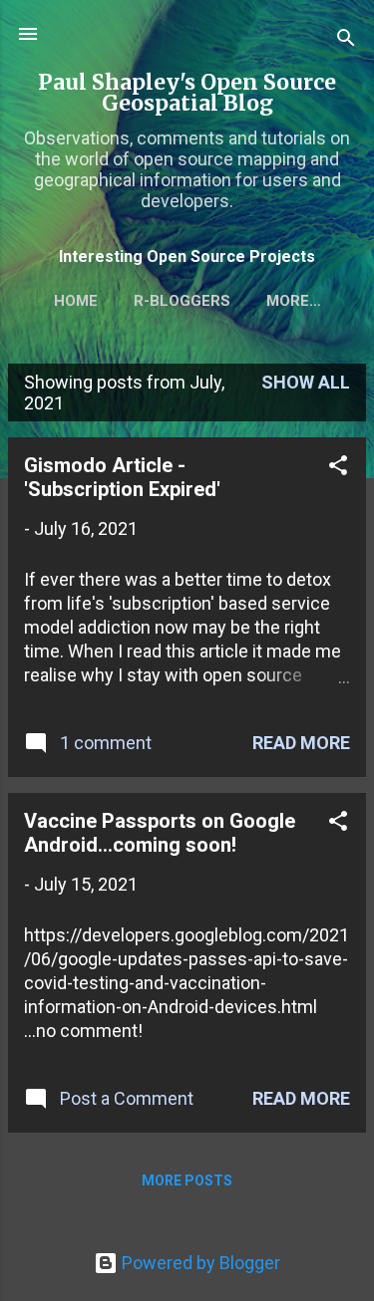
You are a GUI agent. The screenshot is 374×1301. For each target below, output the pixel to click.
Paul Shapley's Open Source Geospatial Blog (187, 93)
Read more (301, 742)
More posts (187, 1180)
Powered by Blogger (199, 1262)
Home (76, 301)
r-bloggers (182, 301)
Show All (305, 382)
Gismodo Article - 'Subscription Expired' (122, 477)
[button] (338, 468)
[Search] (346, 40)
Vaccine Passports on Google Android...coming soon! (159, 833)
